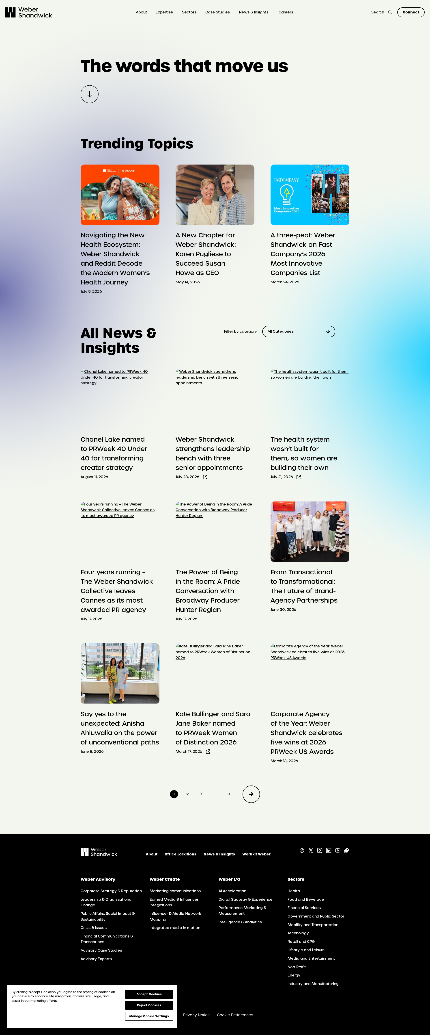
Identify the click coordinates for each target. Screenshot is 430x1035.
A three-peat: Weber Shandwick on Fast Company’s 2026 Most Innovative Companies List (303, 254)
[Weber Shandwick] (99, 854)
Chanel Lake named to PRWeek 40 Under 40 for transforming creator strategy (114, 453)
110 (227, 794)
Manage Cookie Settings (149, 1016)
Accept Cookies (149, 994)
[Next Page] (251, 794)
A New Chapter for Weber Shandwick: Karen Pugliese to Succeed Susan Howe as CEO (206, 254)
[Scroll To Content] (90, 94)
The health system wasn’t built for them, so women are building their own (304, 453)
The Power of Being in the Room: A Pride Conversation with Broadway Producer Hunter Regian (208, 591)
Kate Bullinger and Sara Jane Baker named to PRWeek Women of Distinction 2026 (213, 728)
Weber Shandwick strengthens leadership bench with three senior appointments (213, 453)
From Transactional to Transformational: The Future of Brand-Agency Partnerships (304, 586)
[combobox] (298, 331)
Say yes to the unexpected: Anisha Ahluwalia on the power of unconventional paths (120, 728)
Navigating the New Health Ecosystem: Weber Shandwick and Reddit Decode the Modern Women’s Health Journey (115, 258)
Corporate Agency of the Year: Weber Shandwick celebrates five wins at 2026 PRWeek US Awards (306, 733)
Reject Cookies (149, 1005)
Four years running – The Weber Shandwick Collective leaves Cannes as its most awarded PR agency (117, 591)
